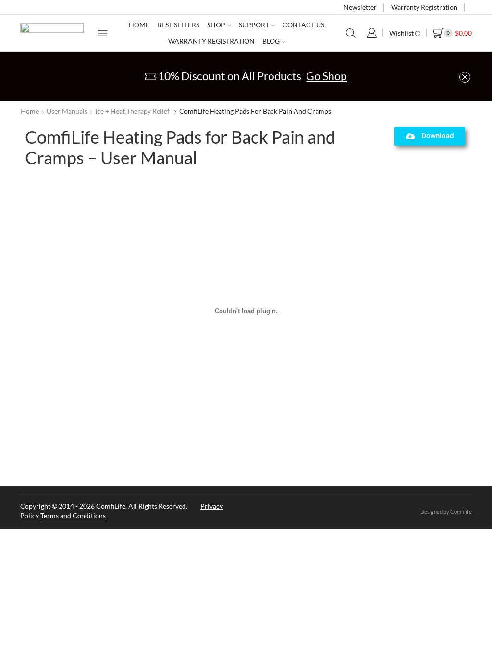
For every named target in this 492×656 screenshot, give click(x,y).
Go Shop (326, 76)
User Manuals (67, 111)
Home (139, 25)
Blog (271, 41)
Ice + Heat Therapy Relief (132, 111)
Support (254, 25)
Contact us (303, 25)
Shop (216, 25)
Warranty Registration (424, 7)
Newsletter (360, 7)
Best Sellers (178, 25)
